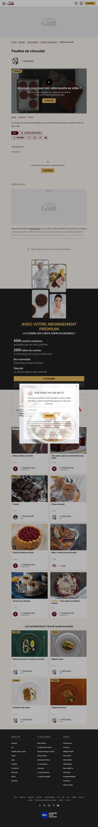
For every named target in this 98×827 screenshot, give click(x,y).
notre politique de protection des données (49, 427)
